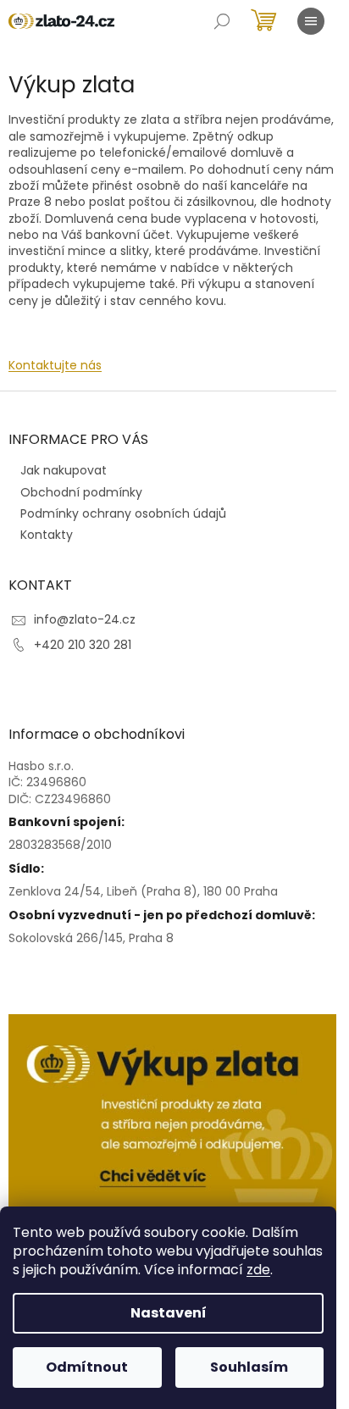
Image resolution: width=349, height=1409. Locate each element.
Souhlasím (249, 1367)
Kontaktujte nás (55, 365)
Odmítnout (87, 1367)
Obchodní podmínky (81, 492)
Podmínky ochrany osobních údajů (123, 513)
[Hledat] (222, 21)
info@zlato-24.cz (85, 619)
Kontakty (46, 534)
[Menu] (311, 21)
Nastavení (168, 1313)
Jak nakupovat (63, 470)
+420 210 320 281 (82, 644)
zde (258, 1269)
